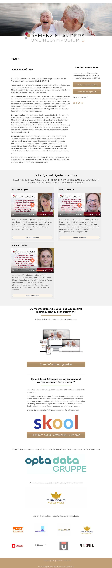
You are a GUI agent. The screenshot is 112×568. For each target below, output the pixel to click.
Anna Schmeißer (32, 296)
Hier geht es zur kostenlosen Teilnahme (56, 434)
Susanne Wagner (32, 238)
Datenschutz (70, 567)
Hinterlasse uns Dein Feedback (87, 85)
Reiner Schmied (79, 238)
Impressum (67, 561)
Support (46, 561)
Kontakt (59, 561)
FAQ (52, 561)
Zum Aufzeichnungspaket (87, 92)
